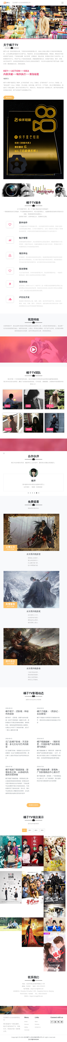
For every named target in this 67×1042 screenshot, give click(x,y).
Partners (37, 1024)
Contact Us (38, 1027)
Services (26, 1024)
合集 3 (42, 830)
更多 (10, 27)
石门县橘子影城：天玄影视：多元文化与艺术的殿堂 (17, 744)
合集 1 (30, 830)
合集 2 (36, 830)
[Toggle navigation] (62, 3)
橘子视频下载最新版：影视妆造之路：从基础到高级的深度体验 (17, 772)
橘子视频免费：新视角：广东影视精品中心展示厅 (48, 770)
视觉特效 (9, 98)
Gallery (26, 1027)
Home (25, 1022)
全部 (24, 830)
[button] (28, 493)
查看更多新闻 (33, 805)
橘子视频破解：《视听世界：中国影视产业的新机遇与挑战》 (48, 744)
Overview (26, 1030)
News (36, 1022)
